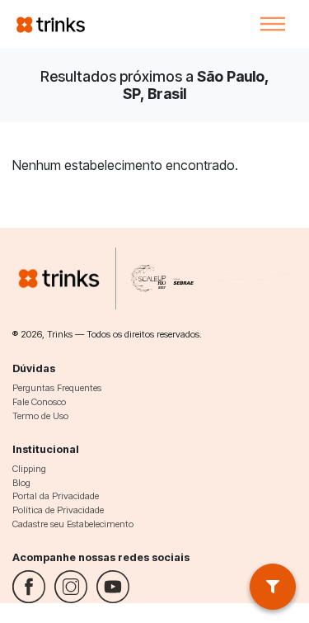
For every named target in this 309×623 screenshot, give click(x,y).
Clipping (29, 468)
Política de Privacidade (58, 510)
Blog (21, 482)
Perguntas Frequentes (56, 388)
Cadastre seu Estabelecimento (72, 524)
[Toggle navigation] (273, 23)
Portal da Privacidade (55, 496)
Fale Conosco (39, 402)
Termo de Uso (40, 416)
